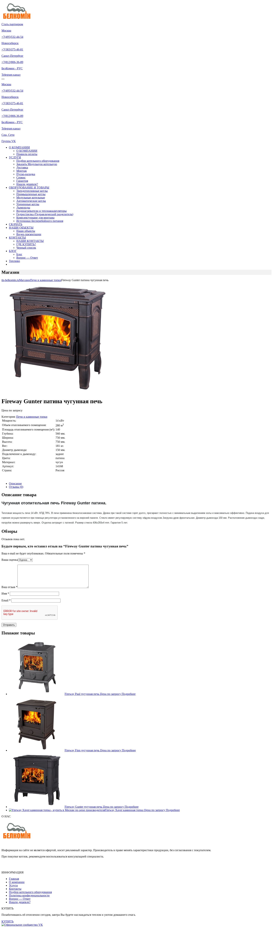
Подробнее (129, 693)
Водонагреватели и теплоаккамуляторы (41, 210)
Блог (19, 254)
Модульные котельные (30, 197)
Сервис (21, 177)
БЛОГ (13, 251)
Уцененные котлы (27, 204)
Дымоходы (23, 207)
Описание (15, 483)
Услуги (13, 885)
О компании (17, 882)
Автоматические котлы (31, 200)
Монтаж (21, 170)
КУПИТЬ (7, 921)
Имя (5, 593)
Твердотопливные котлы (32, 190)
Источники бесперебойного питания (39, 220)
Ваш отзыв (9, 587)
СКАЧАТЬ (15, 224)
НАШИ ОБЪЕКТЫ (21, 227)
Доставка (22, 167)
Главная (14, 878)
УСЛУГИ (15, 157)
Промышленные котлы (31, 194)
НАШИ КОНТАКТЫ (30, 241)
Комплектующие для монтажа (35, 217)
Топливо (14, 261)
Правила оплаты (26, 154)
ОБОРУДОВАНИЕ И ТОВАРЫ (29, 187)
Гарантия (22, 180)
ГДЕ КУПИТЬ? (26, 244)
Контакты (15, 888)
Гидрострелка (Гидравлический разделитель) (44, 214)
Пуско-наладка (25, 174)
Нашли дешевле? (27, 184)
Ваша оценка (9, 559)
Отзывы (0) (16, 486)
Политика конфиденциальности (29, 895)
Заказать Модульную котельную (36, 164)
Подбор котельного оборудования (37, 160)
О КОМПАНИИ (19, 147)
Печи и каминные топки (31, 416)
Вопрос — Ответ (27, 257)
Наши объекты (25, 231)
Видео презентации (28, 234)
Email (6, 600)
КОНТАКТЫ (17, 237)
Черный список (26, 247)
